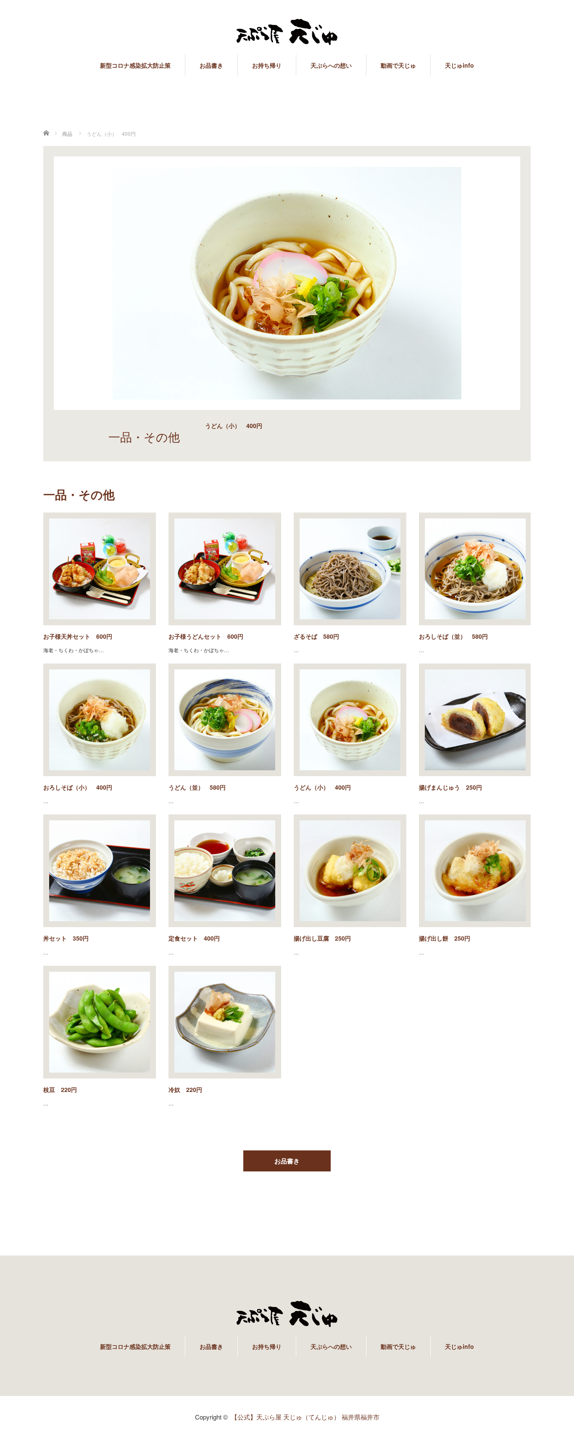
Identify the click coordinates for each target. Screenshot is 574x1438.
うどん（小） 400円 (322, 787)
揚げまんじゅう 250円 (450, 787)
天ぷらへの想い (331, 65)
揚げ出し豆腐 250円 (322, 938)
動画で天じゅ (398, 65)
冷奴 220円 (185, 1089)
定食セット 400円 (194, 938)
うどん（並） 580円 (197, 787)
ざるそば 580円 (316, 636)
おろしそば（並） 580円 (453, 636)
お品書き (211, 65)
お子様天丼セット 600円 (77, 636)
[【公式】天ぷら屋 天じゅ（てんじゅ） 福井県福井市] (287, 32)
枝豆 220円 (60, 1089)
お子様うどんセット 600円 (206, 636)
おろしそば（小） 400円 (77, 787)
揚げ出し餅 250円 (444, 938)
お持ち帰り (267, 65)
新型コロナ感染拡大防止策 (135, 65)
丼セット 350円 (66, 938)
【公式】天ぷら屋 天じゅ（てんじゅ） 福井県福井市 (305, 1416)
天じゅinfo (459, 65)
